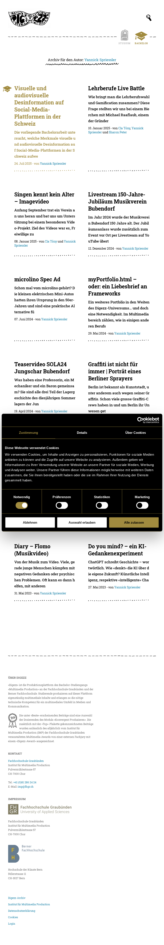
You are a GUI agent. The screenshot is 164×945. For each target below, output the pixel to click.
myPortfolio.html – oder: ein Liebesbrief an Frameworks (117, 286)
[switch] (62, 505)
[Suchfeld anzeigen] (149, 18)
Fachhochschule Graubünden (26, 761)
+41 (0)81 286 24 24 (24, 782)
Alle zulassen (134, 522)
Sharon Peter (118, 132)
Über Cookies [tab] (135, 432)
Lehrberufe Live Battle (116, 88)
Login (11, 923)
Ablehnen (30, 522)
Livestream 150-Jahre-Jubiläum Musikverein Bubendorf (117, 201)
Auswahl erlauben (82, 522)
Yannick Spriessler (100, 59)
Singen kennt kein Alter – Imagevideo (44, 198)
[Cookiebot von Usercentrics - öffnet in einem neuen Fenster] (140, 420)
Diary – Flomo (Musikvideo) (32, 550)
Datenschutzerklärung (21, 910)
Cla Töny (124, 128)
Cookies (13, 917)
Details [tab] (82, 432)
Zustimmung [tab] (28, 432)
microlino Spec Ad (37, 279)
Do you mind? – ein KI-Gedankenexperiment (117, 550)
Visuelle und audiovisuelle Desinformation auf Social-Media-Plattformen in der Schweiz (39, 106)
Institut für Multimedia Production (29, 904)
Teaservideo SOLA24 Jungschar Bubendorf (42, 368)
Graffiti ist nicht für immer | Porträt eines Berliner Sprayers (114, 371)
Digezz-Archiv (16, 898)
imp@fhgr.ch (26, 786)
